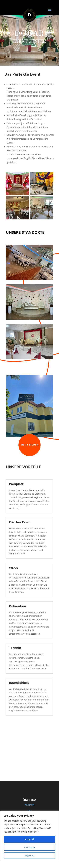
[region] (29, 836)
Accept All (29, 839)
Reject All (29, 855)
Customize (29, 847)
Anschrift (29, 804)
